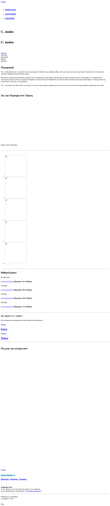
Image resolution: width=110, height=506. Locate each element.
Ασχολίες (14, 479)
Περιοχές (5, 479)
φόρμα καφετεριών (34, 491)
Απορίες (23, 479)
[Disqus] (55, 381)
